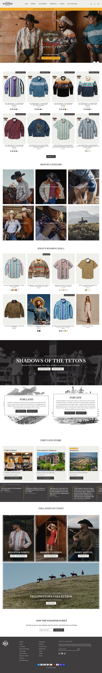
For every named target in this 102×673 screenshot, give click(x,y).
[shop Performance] (18, 538)
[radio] (11, 109)
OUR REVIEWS (57, 368)
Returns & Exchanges (24, 648)
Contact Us (21, 658)
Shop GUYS (21, 411)
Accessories (43, 4)
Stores (62, 4)
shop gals (81, 412)
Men (26, 4)
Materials (53, 4)
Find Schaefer (42, 641)
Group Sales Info (42, 646)
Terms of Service (23, 653)
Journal (21, 644)
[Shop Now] (51, 585)
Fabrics (40, 651)
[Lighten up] (83, 538)
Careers (41, 655)
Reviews (21, 641)
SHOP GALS (32, 411)
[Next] (97, 62)
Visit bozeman (76, 478)
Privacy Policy (22, 651)
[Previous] (94, 62)
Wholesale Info (42, 648)
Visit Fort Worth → (13, 478)
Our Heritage (44, 368)
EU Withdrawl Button (23, 660)
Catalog (40, 653)
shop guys (70, 412)
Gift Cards (41, 644)
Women (33, 4)
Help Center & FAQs (23, 655)
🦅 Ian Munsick (72, 4)
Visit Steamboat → (46, 478)
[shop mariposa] (51, 538)
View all (51, 156)
